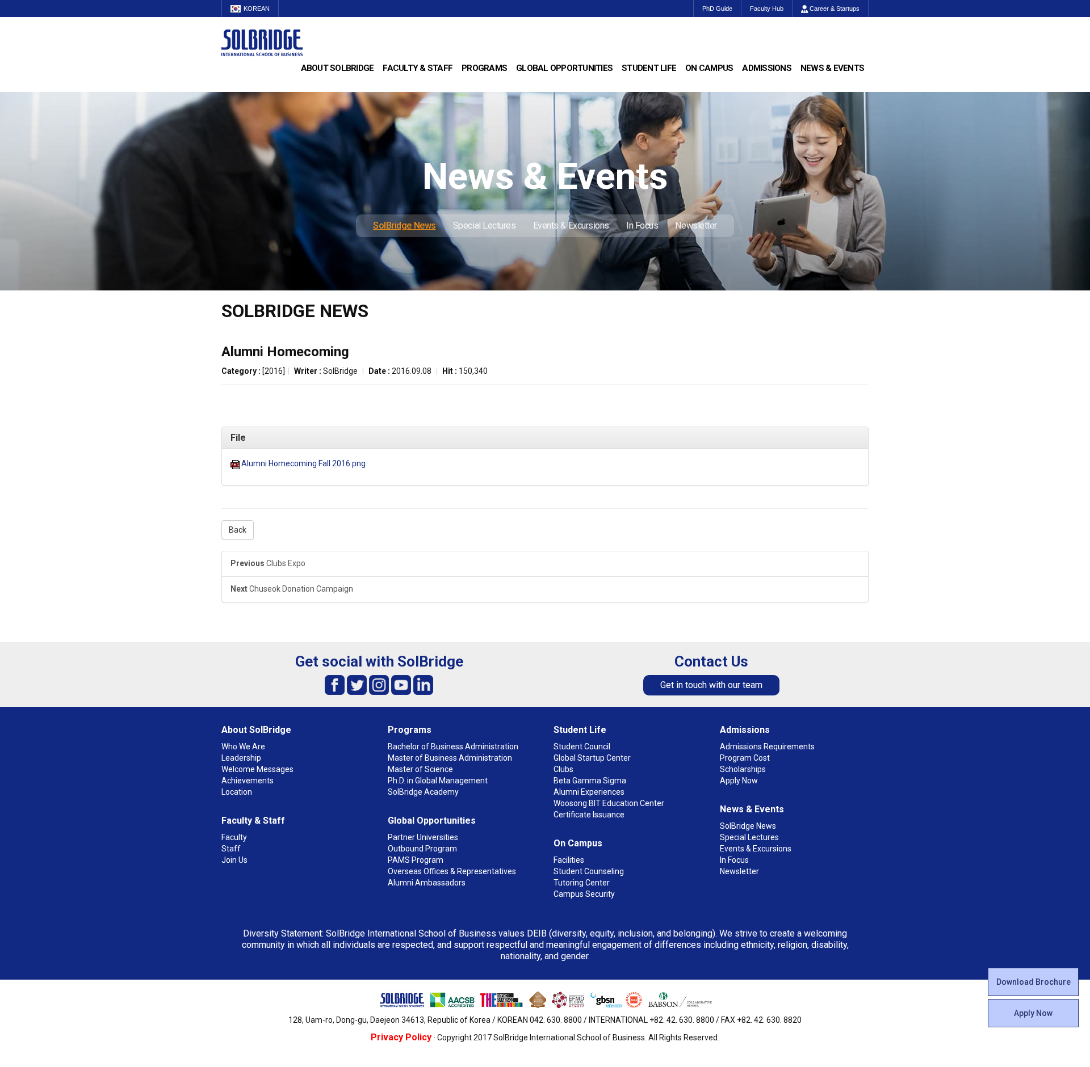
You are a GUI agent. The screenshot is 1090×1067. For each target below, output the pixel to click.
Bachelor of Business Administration (453, 746)
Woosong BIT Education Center (609, 803)
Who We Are (243, 746)
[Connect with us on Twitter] (357, 684)
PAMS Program (415, 859)
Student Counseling (589, 871)
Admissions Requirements (767, 746)
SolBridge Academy (423, 791)
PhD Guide (717, 8)
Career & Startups (834, 8)
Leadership (241, 757)
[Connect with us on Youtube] (401, 684)
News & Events (832, 68)
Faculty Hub (766, 8)
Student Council (582, 746)
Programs (484, 68)
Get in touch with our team (711, 685)
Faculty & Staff (417, 68)
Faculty (234, 837)
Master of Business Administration (450, 757)
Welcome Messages (257, 769)
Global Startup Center (592, 757)
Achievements (247, 780)
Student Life (649, 68)
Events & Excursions (571, 225)
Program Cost (745, 757)
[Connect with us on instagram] (379, 684)
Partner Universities (423, 837)
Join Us (234, 859)
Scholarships (743, 769)
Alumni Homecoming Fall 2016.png (303, 463)
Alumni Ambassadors (427, 882)
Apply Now (1033, 1013)
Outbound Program (422, 848)
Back (237, 529)
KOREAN (257, 8)
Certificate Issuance (589, 814)
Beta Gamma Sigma (590, 780)
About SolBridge (337, 68)
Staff (231, 848)
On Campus (709, 68)
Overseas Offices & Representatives (452, 871)
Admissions (766, 68)
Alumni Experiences (589, 791)
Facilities (569, 859)
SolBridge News (404, 225)
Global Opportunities (564, 68)
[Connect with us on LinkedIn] (423, 684)
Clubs (563, 769)
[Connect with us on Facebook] (335, 684)
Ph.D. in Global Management (438, 780)
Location (236, 791)
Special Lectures (484, 225)
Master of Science (420, 769)
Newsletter (696, 225)
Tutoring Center (582, 882)
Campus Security (584, 894)
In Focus (642, 225)
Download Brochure (1033, 981)
